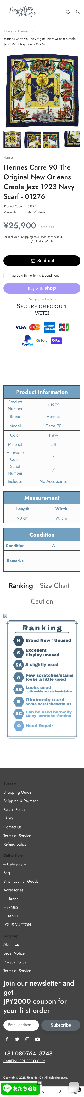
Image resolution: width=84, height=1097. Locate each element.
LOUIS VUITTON (17, 925)
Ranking (21, 586)
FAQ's (8, 818)
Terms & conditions (46, 275)
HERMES (11, 907)
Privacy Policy (15, 962)
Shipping (27, 237)
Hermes (24, 31)
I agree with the (34, 275)
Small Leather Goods (21, 882)
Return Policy (14, 810)
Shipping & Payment (21, 801)
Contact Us (12, 827)
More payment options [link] (42, 299)
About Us (11, 945)
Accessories (13, 890)
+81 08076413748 (28, 1053)
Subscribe (61, 1025)
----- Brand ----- (14, 899)
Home (8, 31)
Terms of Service (17, 836)
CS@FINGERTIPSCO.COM (25, 1061)
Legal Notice (14, 953)
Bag (7, 873)
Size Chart (54, 586)
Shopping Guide (18, 792)
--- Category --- (15, 864)
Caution (42, 601)
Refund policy (15, 844)
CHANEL (11, 916)
